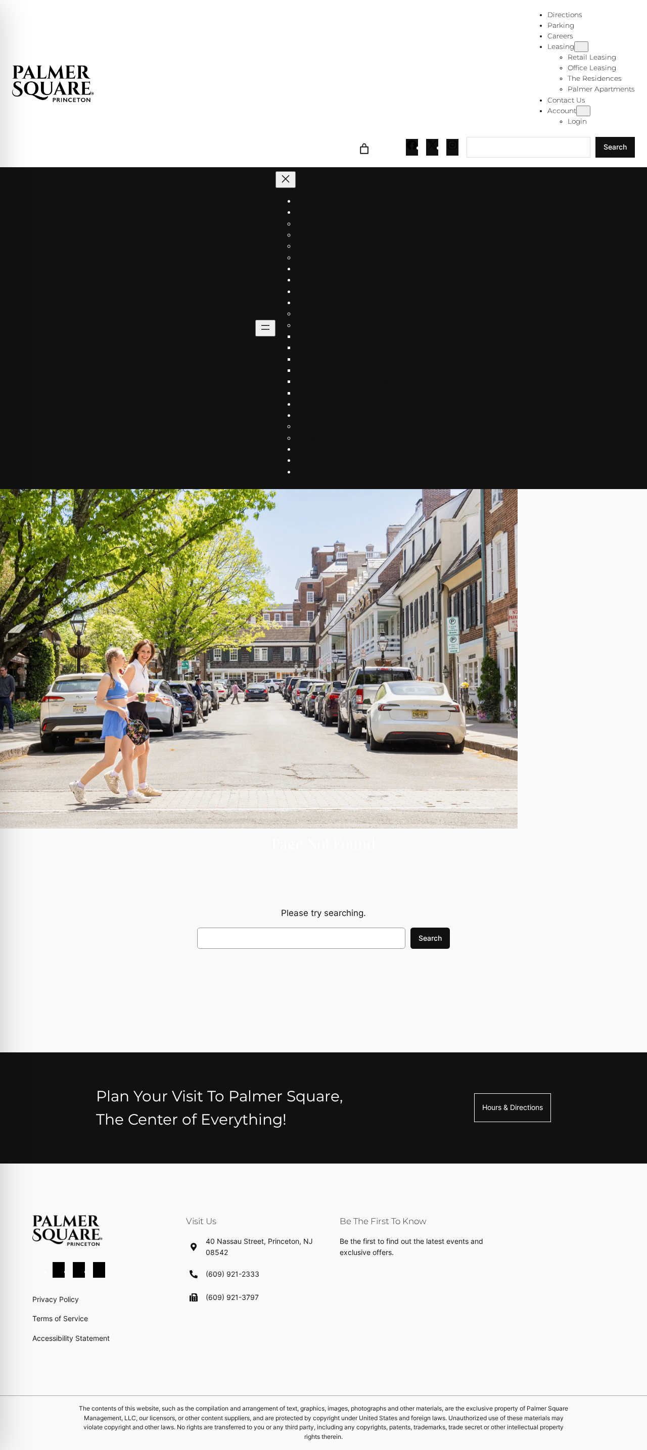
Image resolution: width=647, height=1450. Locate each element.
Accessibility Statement (71, 1338)
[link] (364, 147)
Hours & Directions (512, 1107)
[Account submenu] (583, 111)
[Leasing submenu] (581, 46)
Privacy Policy (55, 1299)
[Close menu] (285, 179)
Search (615, 146)
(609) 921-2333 (232, 1274)
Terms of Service (60, 1318)
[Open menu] (265, 328)
